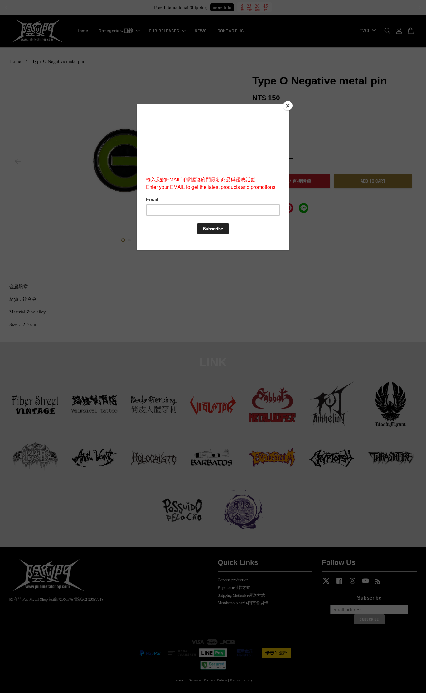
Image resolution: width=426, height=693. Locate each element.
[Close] (288, 105)
